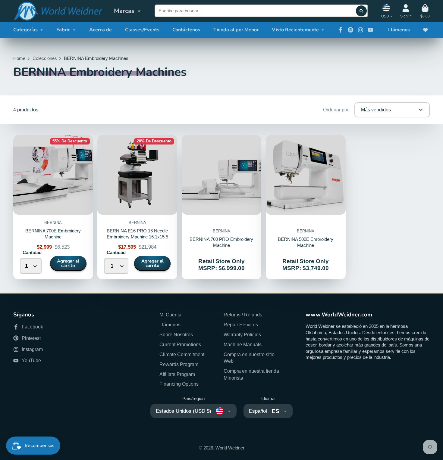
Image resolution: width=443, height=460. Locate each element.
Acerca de (100, 29)
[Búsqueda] (361, 11)
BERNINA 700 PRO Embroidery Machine (222, 207)
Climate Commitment (181, 354)
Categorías (25, 29)
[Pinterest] (350, 30)
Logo (57, 11)
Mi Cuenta (170, 314)
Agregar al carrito (68, 263)
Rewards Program (178, 364)
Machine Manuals (243, 344)
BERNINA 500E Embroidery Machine (306, 207)
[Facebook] (340, 30)
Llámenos (399, 29)
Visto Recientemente (295, 29)
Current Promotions (180, 344)
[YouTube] (370, 30)
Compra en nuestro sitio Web (249, 358)
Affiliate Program (177, 374)
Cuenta (406, 11)
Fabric (63, 29)
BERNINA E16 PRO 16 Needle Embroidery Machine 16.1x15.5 (137, 207)
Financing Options (179, 384)
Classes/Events (142, 29)
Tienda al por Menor (236, 29)
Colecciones (45, 58)
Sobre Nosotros (176, 334)
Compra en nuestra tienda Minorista (251, 374)
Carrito (425, 11)
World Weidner (229, 448)
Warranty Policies (242, 334)
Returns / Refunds (243, 314)
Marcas (124, 11)
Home (19, 58)
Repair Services (241, 324)
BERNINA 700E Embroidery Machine (53, 207)
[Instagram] (360, 30)
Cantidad (32, 252)
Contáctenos (186, 29)
